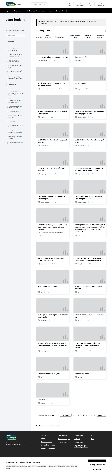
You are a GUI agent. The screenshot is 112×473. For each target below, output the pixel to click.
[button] (10, 41)
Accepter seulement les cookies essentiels (97, 465)
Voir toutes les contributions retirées (48, 426)
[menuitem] (15, 35)
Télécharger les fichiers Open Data (81, 446)
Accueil (43, 439)
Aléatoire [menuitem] (39, 37)
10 (86, 415)
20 (53, 415)
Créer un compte (64, 439)
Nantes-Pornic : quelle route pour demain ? (46, 11)
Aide (92, 439)
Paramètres (97, 469)
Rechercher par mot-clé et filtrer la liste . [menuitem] (15, 31)
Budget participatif (48, 448)
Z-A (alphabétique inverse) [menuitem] (74, 36)
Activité (77, 439)
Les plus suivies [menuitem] (88, 36)
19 (94, 415)
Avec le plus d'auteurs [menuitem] (100, 36)
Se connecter (62, 442)
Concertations (19, 11)
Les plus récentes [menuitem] (48, 36)
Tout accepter (97, 461)
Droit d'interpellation (48, 445)
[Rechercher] (44, 4)
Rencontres (78, 442)
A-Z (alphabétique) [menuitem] (59, 36)
